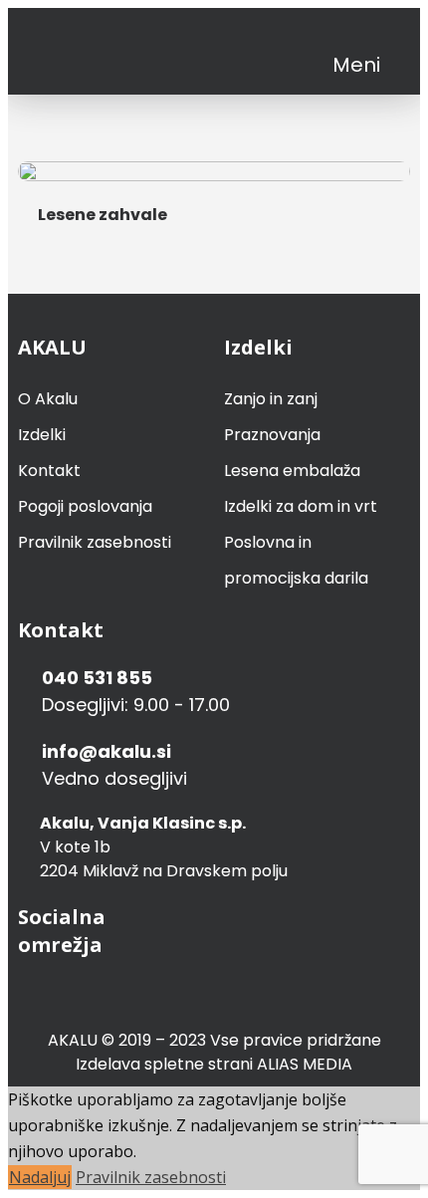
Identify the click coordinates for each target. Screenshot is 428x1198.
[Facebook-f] (350, 31)
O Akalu (48, 398)
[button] (356, 65)
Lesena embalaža (292, 470)
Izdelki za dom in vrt (300, 506)
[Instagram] (384, 31)
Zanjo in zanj (271, 398)
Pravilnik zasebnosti (94, 542)
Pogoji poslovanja (85, 506)
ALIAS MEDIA (304, 1064)
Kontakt (49, 470)
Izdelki (42, 434)
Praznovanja (272, 434)
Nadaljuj (40, 1177)
